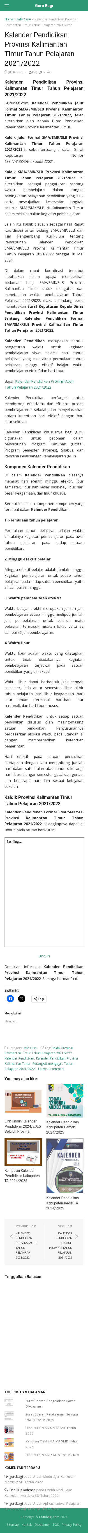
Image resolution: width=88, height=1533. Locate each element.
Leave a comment (51, 1069)
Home (9, 19)
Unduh (44, 956)
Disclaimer (42, 1524)
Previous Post (26, 1241)
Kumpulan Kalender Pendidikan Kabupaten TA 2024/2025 (22, 1175)
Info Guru (24, 19)
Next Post (60, 1241)
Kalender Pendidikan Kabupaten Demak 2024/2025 (62, 1127)
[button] (23, 1100)
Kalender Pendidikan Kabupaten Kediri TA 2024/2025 (62, 1203)
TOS (56, 1524)
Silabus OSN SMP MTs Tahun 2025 (52, 1454)
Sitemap (13, 1524)
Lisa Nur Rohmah (22, 1489)
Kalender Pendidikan (19, 1058)
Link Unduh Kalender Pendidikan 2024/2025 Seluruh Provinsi (23, 1126)
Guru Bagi (44, 5)
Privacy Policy (71, 1524)
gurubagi (35, 72)
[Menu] (6, 5)
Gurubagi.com (49, 1517)
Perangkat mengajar (47, 1063)
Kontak (26, 1524)
